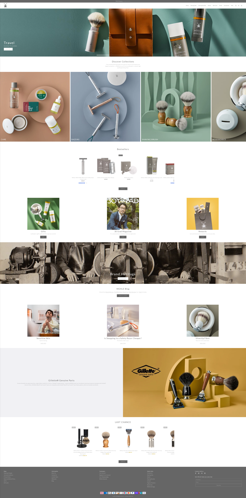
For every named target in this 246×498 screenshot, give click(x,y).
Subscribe (132, 255)
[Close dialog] (146, 235)
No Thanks (131, 259)
